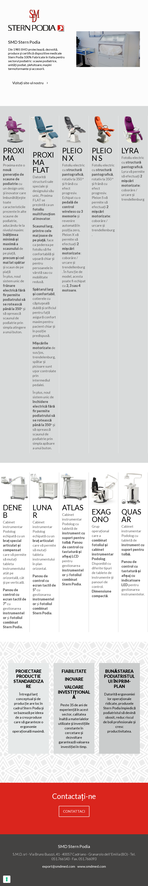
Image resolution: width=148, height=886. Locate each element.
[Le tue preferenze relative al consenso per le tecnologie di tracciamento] (6, 879)
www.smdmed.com (91, 866)
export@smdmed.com (58, 866)
